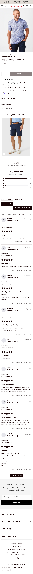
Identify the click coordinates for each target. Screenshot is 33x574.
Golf (14, 54)
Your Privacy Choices (8, 570)
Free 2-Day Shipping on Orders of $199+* (16, 1)
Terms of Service (6, 567)
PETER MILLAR (8, 57)
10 (23, 50)
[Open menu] (2, 6)
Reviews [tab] (7, 199)
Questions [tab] (18, 199)
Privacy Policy (18, 567)
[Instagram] (18, 558)
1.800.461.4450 (15, 553)
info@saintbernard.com (17, 549)
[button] (16, 178)
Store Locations (16, 543)
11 (24, 50)
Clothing (8, 54)
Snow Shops (16, 546)
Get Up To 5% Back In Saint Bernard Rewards (16, 3)
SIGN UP (16, 502)
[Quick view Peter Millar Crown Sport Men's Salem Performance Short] (16, 137)
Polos (18, 54)
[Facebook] (15, 558)
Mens (2, 54)
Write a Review (24, 208)
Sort (14, 214)
